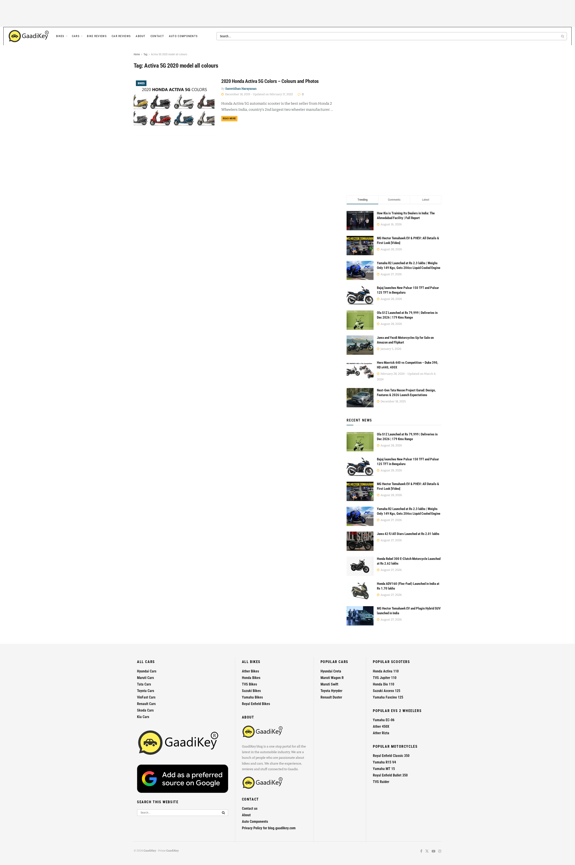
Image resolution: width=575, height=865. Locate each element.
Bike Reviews (97, 36)
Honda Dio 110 (383, 684)
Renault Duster (331, 697)
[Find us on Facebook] (421, 851)
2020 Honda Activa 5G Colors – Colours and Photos (270, 81)
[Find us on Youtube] (433, 851)
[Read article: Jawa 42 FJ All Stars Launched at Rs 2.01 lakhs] (360, 541)
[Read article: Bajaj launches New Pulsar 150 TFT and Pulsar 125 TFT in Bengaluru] (360, 466)
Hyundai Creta (331, 671)
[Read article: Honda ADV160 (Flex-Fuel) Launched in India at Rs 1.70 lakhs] (360, 591)
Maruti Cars (145, 678)
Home (137, 54)
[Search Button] (563, 36)
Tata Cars (144, 684)
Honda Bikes (251, 678)
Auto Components (183, 36)
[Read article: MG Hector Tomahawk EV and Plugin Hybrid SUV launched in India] (360, 615)
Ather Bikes (250, 671)
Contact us (249, 808)
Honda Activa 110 (386, 671)
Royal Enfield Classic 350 (391, 756)
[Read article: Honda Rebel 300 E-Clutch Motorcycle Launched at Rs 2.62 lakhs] (360, 566)
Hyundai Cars (146, 671)
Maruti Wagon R (332, 678)
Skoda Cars (145, 710)
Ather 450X (381, 726)
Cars (76, 36)
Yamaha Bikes (252, 697)
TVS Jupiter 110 (384, 678)
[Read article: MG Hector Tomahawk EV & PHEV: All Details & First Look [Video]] (360, 491)
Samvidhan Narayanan (241, 88)
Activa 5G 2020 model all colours (169, 54)
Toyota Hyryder (331, 691)
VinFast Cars (146, 697)
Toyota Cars (145, 691)
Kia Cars (143, 717)
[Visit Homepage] (29, 36)
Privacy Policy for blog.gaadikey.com (269, 828)
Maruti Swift (329, 684)
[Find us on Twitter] (427, 851)
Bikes (60, 36)
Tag (145, 54)
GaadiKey (150, 850)
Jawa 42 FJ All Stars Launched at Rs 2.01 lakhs (408, 534)
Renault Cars (146, 704)
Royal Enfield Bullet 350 (390, 775)
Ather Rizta (381, 733)
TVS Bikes (249, 684)
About (141, 36)
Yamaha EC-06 (383, 720)
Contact (157, 36)
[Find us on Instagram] (439, 851)
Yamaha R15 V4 (384, 762)
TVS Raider (381, 782)
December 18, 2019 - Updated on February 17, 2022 (258, 94)
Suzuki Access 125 (386, 691)
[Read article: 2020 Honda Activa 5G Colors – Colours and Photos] (174, 107)
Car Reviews (121, 36)
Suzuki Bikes (251, 691)
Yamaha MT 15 (384, 769)
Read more (230, 118)
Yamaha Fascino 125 (388, 697)
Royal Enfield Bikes (256, 704)
